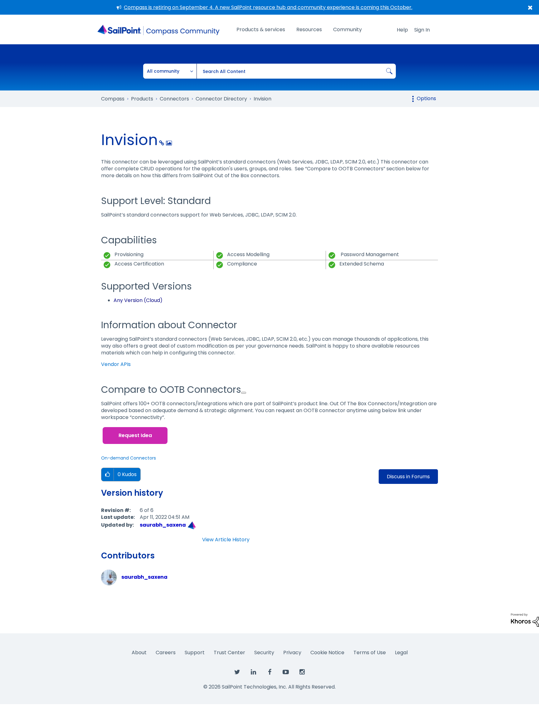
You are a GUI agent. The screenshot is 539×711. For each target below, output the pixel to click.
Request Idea (135, 435)
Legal (401, 652)
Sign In (422, 29)
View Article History (226, 539)
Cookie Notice (327, 652)
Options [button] (426, 98)
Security (264, 652)
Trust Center (229, 652)
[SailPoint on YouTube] (285, 672)
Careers (166, 652)
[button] (107, 475)
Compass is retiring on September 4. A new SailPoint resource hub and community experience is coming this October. (268, 7)
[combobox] (296, 71)
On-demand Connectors (128, 458)
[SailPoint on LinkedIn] (253, 672)
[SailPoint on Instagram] (302, 672)
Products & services (260, 29)
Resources (309, 29)
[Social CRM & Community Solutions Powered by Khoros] (525, 619)
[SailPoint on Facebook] (269, 672)
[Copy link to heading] (243, 393)
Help (402, 29)
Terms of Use (369, 652)
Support (195, 652)
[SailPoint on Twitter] (237, 672)
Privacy (292, 652)
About (139, 652)
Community (347, 29)
